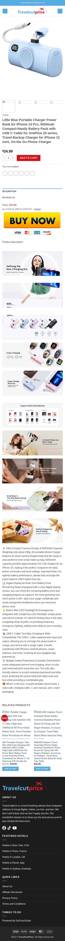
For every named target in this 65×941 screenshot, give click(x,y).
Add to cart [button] (10, 769)
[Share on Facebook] (10, 173)
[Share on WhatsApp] (5, 173)
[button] (5, 11)
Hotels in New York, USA (15, 845)
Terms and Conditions (14, 904)
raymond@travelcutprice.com (33, 3)
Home (5, 115)
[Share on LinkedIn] (32, 173)
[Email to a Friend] (21, 173)
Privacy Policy (10, 898)
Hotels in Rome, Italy (13, 862)
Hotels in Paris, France (14, 851)
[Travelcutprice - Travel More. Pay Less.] (32, 11)
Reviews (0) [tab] (8, 197)
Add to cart (28, 158)
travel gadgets (13, 166)
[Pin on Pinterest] (26, 173)
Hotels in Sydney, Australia (16, 868)
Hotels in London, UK (13, 857)
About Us (7, 886)
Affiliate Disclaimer (12, 892)
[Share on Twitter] (15, 173)
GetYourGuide (23, 920)
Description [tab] (9, 191)
